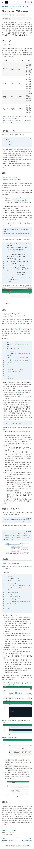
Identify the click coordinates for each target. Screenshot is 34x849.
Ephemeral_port (11, 119)
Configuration (16, 314)
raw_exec (9, 493)
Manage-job (15, 563)
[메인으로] (7, 2)
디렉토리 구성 (16, 217)
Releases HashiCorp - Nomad (20, 198)
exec (7, 486)
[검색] (28, 2)
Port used (12, 45)
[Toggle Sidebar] (2, 2)
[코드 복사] (30, 139)
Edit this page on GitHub (9, 830)
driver (6, 662)
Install (13, 177)
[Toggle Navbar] (32, 2)
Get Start (17, 179)
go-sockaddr (22, 316)
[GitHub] (25, 2)
